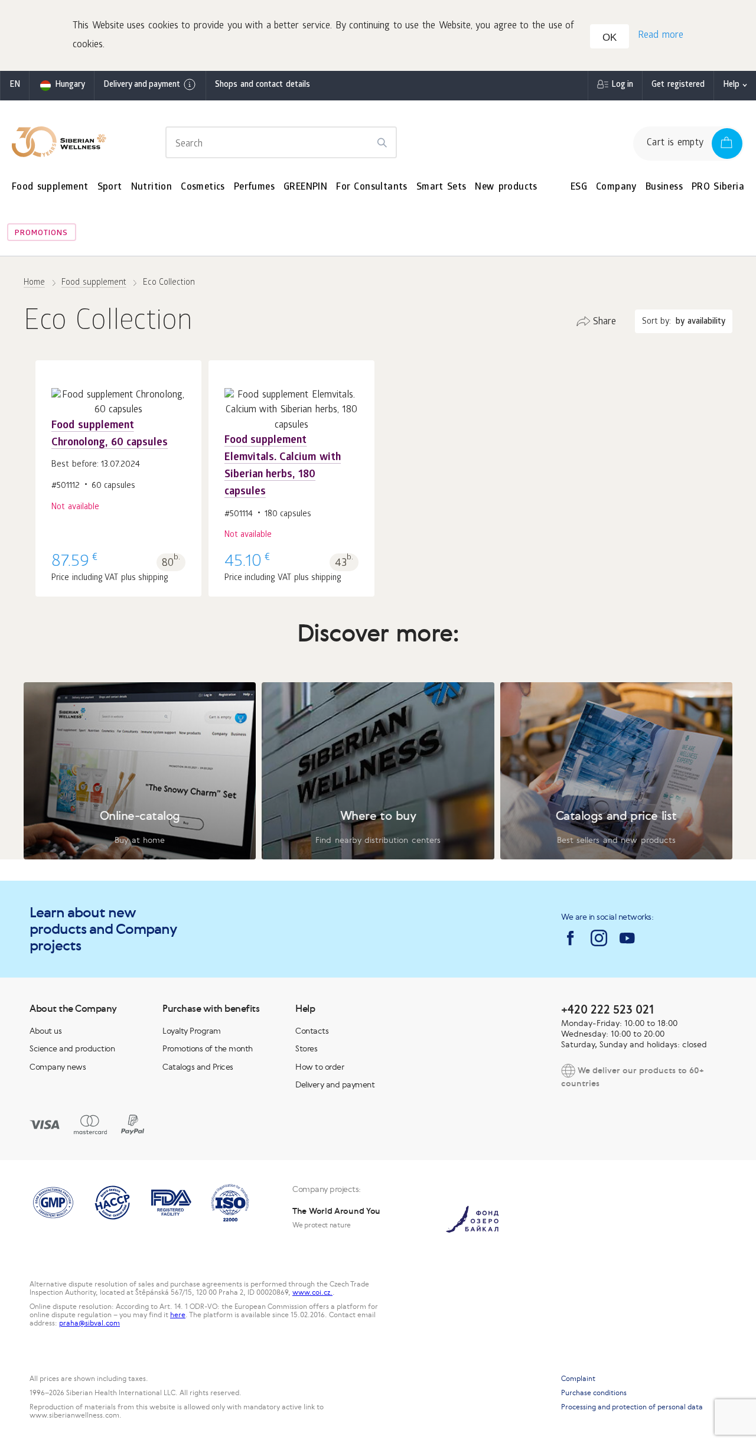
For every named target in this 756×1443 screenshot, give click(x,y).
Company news (58, 1066)
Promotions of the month (207, 1048)
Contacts (311, 1030)
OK (609, 37)
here (177, 1315)
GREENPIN (305, 187)
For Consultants (372, 187)
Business (664, 187)
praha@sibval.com (89, 1323)
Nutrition (151, 187)
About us (45, 1030)
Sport (109, 187)
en (14, 85)
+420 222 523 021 (607, 1009)
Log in (622, 85)
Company (616, 187)
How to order (319, 1066)
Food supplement (50, 187)
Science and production (72, 1048)
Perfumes (254, 187)
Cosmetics (203, 187)
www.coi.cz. (312, 1292)
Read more (660, 35)
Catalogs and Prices (197, 1066)
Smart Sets (441, 187)
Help (731, 85)
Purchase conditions (594, 1393)
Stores (306, 1048)
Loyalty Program (191, 1030)
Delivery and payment (141, 85)
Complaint (578, 1378)
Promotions (41, 233)
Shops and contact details (262, 85)
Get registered (678, 85)
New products (506, 187)
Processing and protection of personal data (632, 1407)
